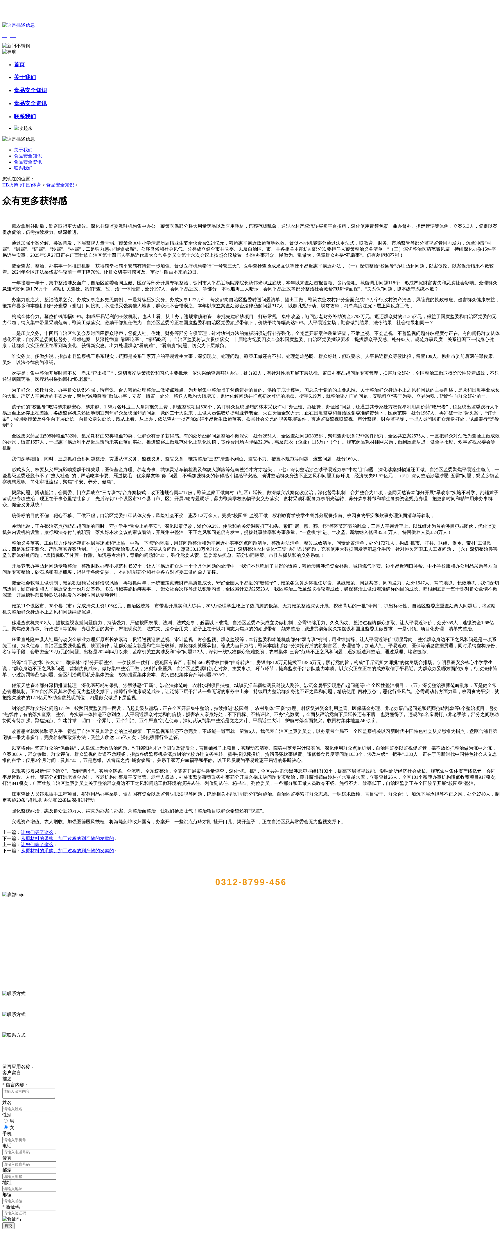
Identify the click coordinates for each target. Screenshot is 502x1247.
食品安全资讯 (30, 103)
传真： (9, 1158)
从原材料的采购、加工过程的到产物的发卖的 (67, 838)
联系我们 (25, 116)
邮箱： (9, 1170)
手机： (9, 1133)
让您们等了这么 (37, 832)
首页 (19, 64)
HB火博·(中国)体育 (21, 184)
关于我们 (25, 77)
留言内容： (15, 1084)
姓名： (9, 1102)
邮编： (9, 1194)
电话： (9, 1145)
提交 (8, 1225)
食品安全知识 (30, 90)
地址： (9, 1182)
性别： (9, 1114)
